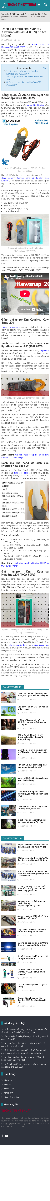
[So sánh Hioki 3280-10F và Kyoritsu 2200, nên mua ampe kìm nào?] (8, 973)
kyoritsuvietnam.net (40, 645)
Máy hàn (7, 1084)
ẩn (44, 67)
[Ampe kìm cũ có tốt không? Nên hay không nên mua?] (8, 920)
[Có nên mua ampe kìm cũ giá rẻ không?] (8, 988)
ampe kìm (44, 350)
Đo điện (38, 14)
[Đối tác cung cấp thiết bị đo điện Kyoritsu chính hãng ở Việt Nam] (8, 862)
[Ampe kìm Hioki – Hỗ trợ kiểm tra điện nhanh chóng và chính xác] (8, 848)
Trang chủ (5, 14)
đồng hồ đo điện (20, 472)
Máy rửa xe (9, 1088)
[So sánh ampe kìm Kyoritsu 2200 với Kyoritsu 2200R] (8, 960)
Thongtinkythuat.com (10, 327)
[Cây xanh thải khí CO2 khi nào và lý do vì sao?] (8, 711)
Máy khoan (8, 1080)
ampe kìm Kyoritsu (35, 105)
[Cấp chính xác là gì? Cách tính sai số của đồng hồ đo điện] (8, 933)
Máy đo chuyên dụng (17, 645)
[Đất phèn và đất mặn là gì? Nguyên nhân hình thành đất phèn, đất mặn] (8, 739)
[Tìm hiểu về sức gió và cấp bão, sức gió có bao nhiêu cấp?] (8, 769)
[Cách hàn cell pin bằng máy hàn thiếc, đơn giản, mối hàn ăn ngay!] (8, 697)
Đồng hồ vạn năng (11, 1097)
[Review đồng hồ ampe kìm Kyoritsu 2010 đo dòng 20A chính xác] (8, 1002)
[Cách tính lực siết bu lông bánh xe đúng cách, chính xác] (8, 810)
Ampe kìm (29, 14)
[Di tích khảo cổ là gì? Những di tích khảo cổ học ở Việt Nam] (8, 824)
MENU (4, 7)
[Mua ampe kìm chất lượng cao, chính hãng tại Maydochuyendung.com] (8, 905)
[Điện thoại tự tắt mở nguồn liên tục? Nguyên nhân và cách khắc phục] (8, 754)
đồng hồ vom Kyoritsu (12, 178)
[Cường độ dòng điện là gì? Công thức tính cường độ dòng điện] (8, 947)
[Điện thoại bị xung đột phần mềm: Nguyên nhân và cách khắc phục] (8, 795)
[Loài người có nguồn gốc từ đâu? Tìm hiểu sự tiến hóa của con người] (8, 724)
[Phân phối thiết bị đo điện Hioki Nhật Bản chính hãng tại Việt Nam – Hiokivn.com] (8, 875)
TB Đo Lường (17, 14)
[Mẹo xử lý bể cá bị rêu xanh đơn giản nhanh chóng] (8, 782)
